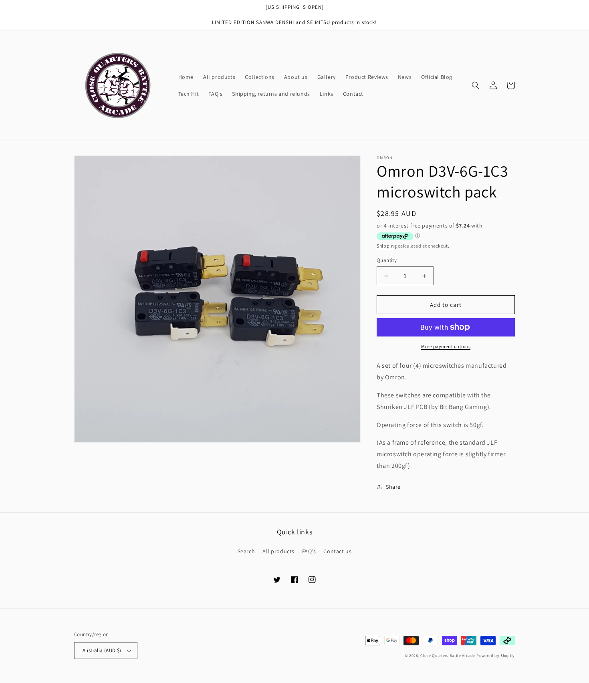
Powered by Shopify (495, 655)
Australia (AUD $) (102, 650)
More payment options (445, 346)
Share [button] (393, 486)
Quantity (387, 260)
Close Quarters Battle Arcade (448, 655)
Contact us (337, 551)
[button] (475, 85)
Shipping (387, 246)
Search (246, 551)
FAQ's (309, 551)
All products (278, 551)
